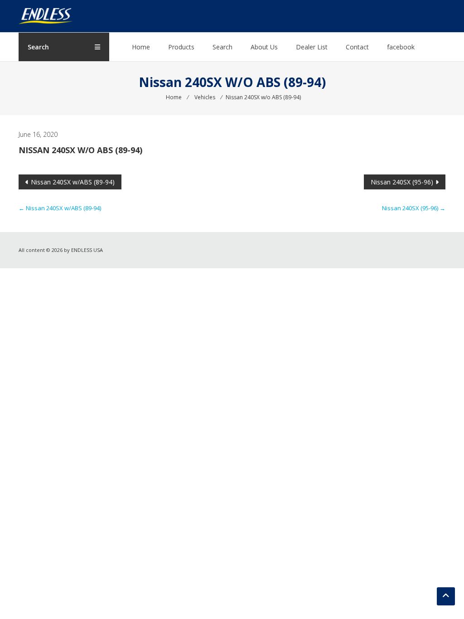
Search (222, 47)
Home (141, 47)
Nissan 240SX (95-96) (402, 182)
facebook (401, 47)
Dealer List (312, 47)
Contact (357, 47)
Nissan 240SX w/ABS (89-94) (73, 182)
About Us (264, 47)
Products (181, 47)
